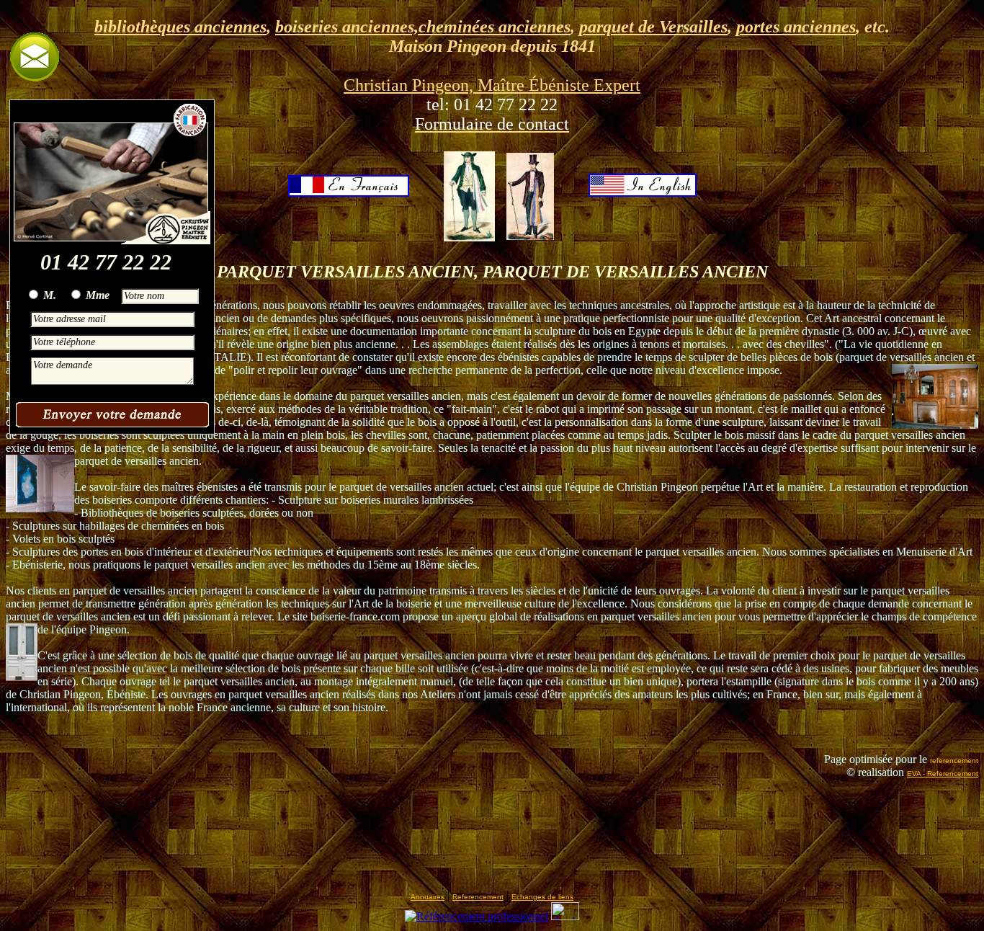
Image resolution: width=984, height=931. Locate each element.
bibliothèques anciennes (180, 26)
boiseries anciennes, (347, 26)
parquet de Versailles (653, 26)
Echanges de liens (542, 897)
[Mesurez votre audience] (565, 916)
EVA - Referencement (942, 774)
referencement (954, 761)
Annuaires (427, 897)
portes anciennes (796, 26)
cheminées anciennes (495, 26)
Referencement (478, 897)
